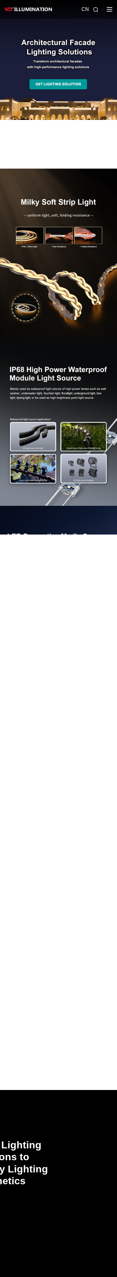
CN (85, 9)
